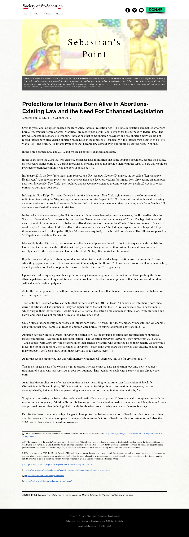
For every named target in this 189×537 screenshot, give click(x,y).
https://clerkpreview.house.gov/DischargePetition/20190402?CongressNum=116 (59, 464)
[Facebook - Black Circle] (127, 10)
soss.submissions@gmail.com (111, 81)
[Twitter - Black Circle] (134, 10)
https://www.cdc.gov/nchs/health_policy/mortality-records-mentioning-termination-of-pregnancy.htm (68, 469)
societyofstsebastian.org (87, 525)
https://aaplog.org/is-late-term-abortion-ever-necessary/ (49, 481)
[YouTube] (141, 10)
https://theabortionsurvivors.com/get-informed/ (44, 475)
